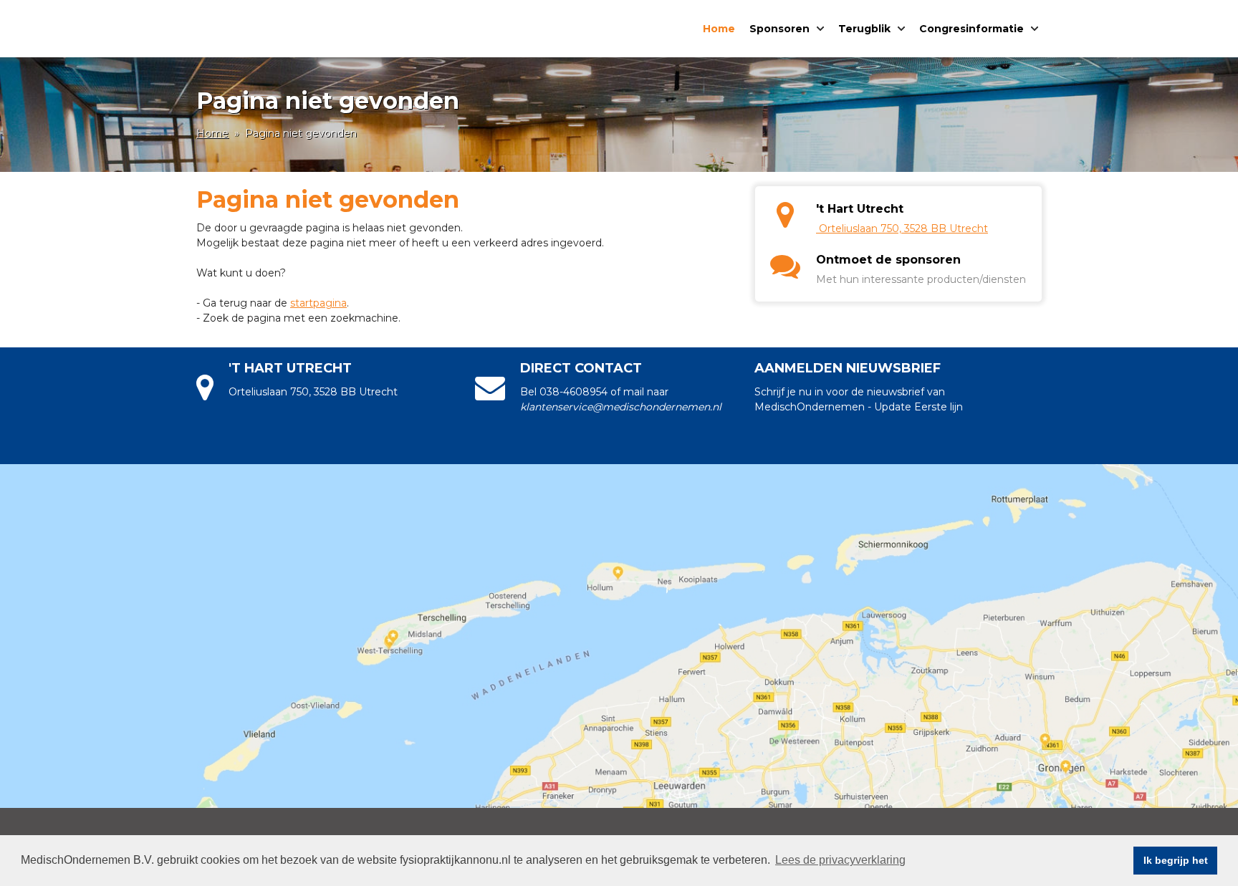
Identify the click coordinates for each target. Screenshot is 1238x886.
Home (719, 28)
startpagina (318, 303)
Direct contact (581, 368)
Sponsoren (779, 28)
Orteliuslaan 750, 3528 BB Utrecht (903, 228)
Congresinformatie (971, 28)
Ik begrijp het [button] (1175, 860)
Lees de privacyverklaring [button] (840, 860)
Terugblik (864, 28)
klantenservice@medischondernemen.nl (620, 406)
